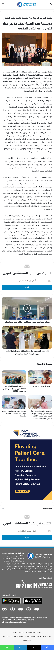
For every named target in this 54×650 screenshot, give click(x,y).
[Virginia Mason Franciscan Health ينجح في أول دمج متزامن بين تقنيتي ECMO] (14, 377)
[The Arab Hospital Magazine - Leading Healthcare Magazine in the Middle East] (27, 4)
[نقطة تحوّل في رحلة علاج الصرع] (40, 377)
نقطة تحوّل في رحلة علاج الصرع (41, 386)
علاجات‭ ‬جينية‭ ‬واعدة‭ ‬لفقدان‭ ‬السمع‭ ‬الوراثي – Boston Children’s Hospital (14, 413)
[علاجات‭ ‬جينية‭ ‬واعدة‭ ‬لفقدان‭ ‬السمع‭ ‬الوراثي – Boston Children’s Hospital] (14, 402)
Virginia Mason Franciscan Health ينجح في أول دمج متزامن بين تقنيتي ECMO (14, 388)
